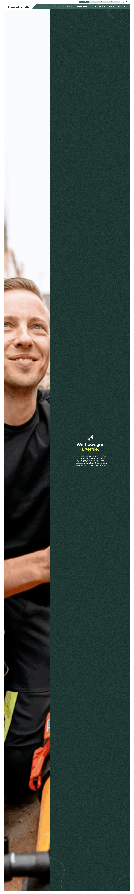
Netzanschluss (67, 6)
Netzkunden (84, 1)
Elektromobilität (82, 6)
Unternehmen (122, 6)
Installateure (94, 1)
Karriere (126, 1)
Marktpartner (114, 1)
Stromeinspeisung (97, 6)
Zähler (111, 6)
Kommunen (104, 1)
